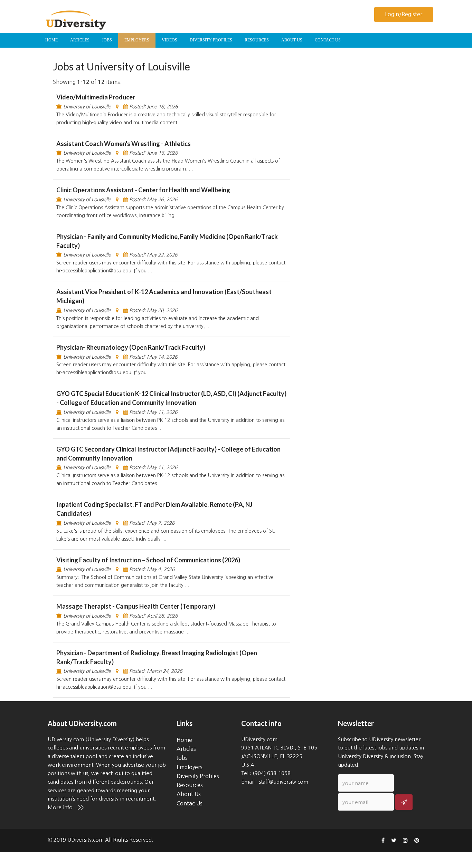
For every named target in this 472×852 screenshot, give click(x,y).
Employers (189, 767)
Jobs (182, 758)
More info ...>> (66, 807)
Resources (190, 785)
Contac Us (189, 803)
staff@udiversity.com (283, 781)
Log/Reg (403, 14)
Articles (186, 749)
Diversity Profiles (198, 776)
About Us (189, 794)
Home (184, 740)
